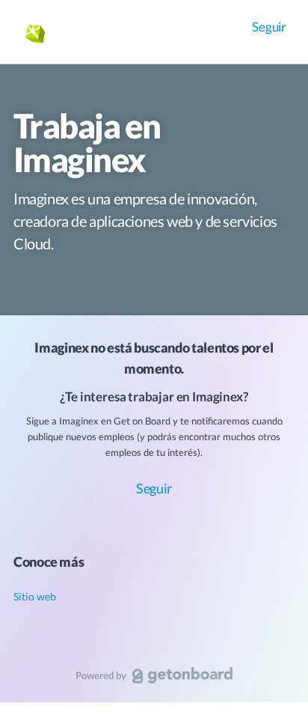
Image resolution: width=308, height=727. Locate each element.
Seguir (269, 26)
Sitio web (34, 596)
